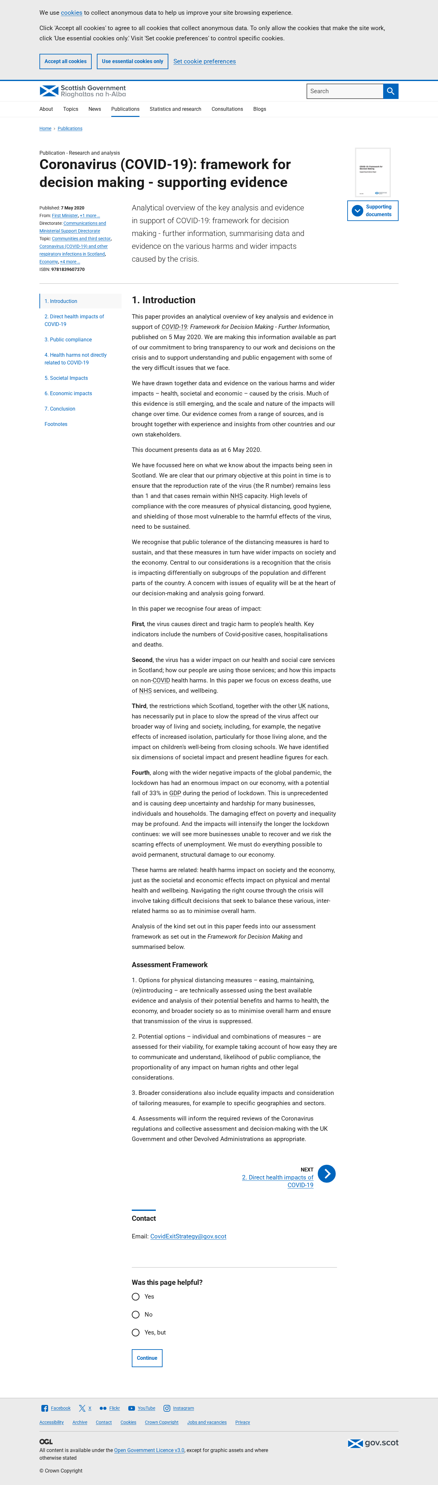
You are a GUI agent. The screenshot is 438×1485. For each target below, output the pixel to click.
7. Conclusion (60, 409)
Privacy (242, 1422)
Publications (125, 109)
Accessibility (51, 1422)
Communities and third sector (81, 238)
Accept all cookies (66, 61)
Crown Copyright (162, 1422)
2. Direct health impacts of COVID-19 (74, 320)
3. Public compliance (68, 340)
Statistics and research (175, 109)
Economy (48, 261)
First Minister (65, 215)
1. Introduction (61, 301)
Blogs (259, 109)
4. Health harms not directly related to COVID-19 (76, 359)
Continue (147, 1358)
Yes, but (155, 1332)
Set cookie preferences (204, 61)
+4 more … (70, 261)
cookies (71, 12)
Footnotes (56, 424)
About (46, 109)
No (149, 1314)
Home (45, 128)
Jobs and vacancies (207, 1422)
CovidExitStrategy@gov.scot (188, 1236)
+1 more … (90, 215)
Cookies (128, 1422)
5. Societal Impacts (66, 378)
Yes (149, 1296)
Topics (70, 109)
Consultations (227, 109)
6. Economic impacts (68, 393)
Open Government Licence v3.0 (149, 1450)
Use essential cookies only (132, 61)
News (94, 109)
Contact (104, 1422)
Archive (79, 1422)
